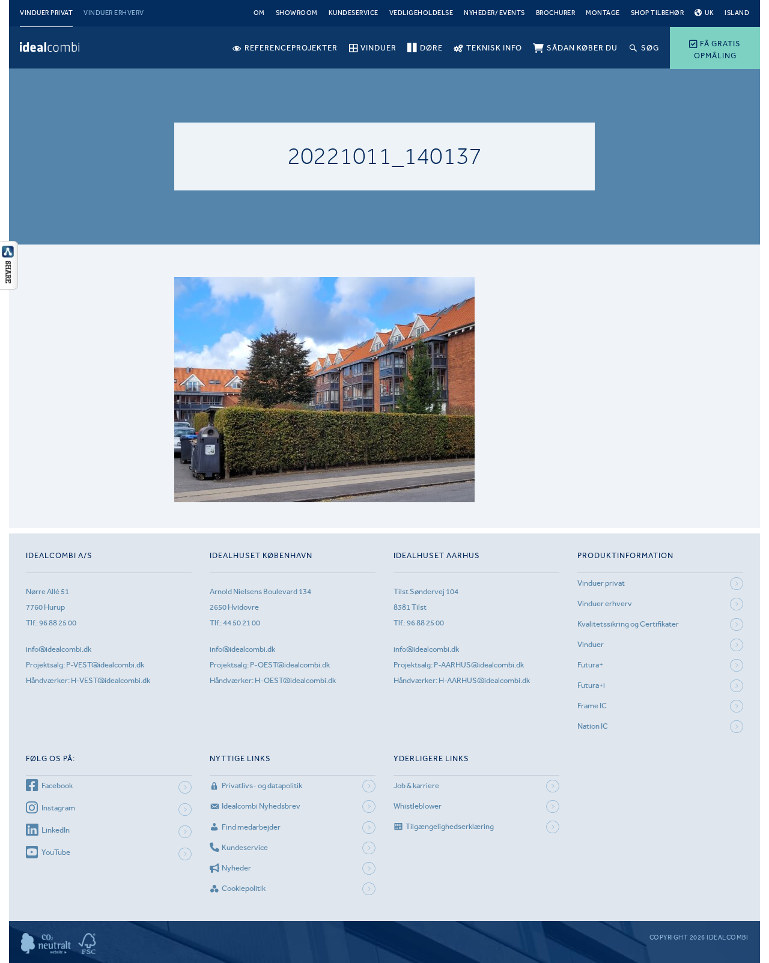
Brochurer (556, 13)
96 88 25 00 (57, 622)
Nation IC (592, 726)
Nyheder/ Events (494, 13)
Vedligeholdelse (421, 13)
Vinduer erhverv (114, 13)
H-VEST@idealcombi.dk (110, 680)
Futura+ (590, 664)
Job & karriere (416, 785)
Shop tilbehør (657, 13)
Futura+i (591, 685)
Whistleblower (418, 805)
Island (737, 13)
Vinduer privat (46, 13)
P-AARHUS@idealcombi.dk (479, 664)
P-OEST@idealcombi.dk (290, 664)
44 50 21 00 (241, 622)
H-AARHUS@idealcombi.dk (484, 680)
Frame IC (592, 705)
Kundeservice (353, 13)
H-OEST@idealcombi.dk (295, 680)
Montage (603, 13)
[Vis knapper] (9, 286)
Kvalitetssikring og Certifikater (628, 623)
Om (259, 13)
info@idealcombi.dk (58, 649)
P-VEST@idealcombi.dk (105, 664)
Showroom (297, 13)
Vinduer (590, 644)
